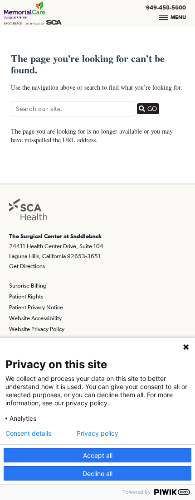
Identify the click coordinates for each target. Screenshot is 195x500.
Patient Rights (26, 296)
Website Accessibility (35, 318)
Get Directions (27, 266)
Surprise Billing (28, 285)
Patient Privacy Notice (36, 307)
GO (152, 108)
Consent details (28, 433)
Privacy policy (97, 433)
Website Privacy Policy (36, 329)
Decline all (97, 473)
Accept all (97, 455)
